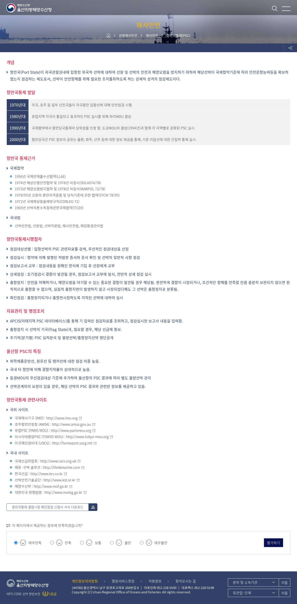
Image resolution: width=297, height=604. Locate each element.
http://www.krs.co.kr (46, 473)
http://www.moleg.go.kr (63, 492)
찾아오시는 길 (185, 581)
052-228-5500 (166, 588)
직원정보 (155, 581)
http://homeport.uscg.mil (72, 442)
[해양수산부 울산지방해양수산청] (29, 7)
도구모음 (290, 47)
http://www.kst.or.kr (59, 479)
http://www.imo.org (62, 417)
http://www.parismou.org (71, 430)
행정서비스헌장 (123, 581)
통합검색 (274, 8)
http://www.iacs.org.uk (58, 461)
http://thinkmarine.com (61, 467)
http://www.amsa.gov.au (71, 424)
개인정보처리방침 (85, 581)
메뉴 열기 (286, 9)
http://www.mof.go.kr (51, 486)
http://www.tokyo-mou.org (87, 436)
